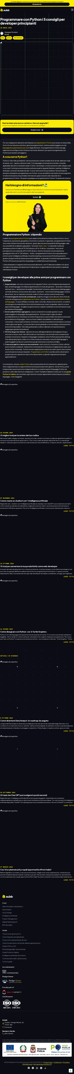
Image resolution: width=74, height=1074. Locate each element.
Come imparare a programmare (13, 937)
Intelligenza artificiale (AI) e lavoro (14, 955)
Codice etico (58, 1062)
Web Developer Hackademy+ (12, 906)
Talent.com (42, 246)
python (9, 38)
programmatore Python (20, 238)
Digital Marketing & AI (9, 922)
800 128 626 (22, 202)
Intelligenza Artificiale (9, 916)
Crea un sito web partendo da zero (14, 940)
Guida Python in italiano (10, 952)
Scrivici (35, 197)
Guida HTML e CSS (9, 946)
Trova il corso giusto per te (11, 934)
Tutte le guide (7, 962)
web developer (18, 38)
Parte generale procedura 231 (42, 1064)
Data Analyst (6, 910)
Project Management (9, 919)
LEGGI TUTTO (69, 445)
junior (2, 38)
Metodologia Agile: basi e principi (13, 949)
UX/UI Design (7, 913)
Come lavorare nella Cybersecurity (14, 959)
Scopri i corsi (37, 130)
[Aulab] (4, 10)
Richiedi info (37, 4)
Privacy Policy (48, 1062)
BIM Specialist (7, 925)
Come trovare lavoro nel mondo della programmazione (21, 943)
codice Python (24, 364)
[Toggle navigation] (72, 9)
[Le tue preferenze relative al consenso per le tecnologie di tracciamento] (70, 1070)
